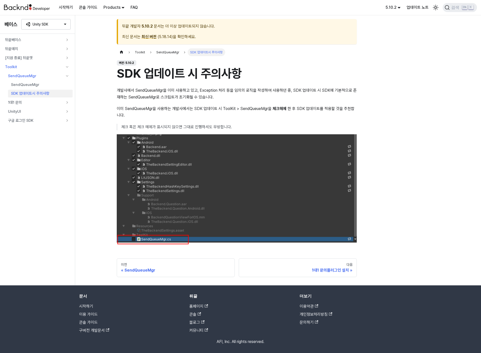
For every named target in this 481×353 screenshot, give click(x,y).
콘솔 (192, 314)
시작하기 (66, 7)
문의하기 (307, 322)
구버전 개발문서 (92, 330)
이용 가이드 (88, 314)
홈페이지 (196, 306)
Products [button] (112, 7)
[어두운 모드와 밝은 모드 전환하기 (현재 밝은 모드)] (436, 8)
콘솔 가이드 (88, 7)
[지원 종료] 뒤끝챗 (19, 58)
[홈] (121, 52)
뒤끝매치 (11, 49)
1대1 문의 (15, 102)
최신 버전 (149, 36)
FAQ (134, 7)
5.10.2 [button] (391, 7)
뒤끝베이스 (13, 40)
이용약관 (307, 306)
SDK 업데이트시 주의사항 (30, 93)
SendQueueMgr (22, 76)
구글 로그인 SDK (20, 120)
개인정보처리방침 (314, 314)
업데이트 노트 (418, 7)
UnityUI (14, 111)
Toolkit (11, 67)
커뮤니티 (196, 330)
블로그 (194, 322)
